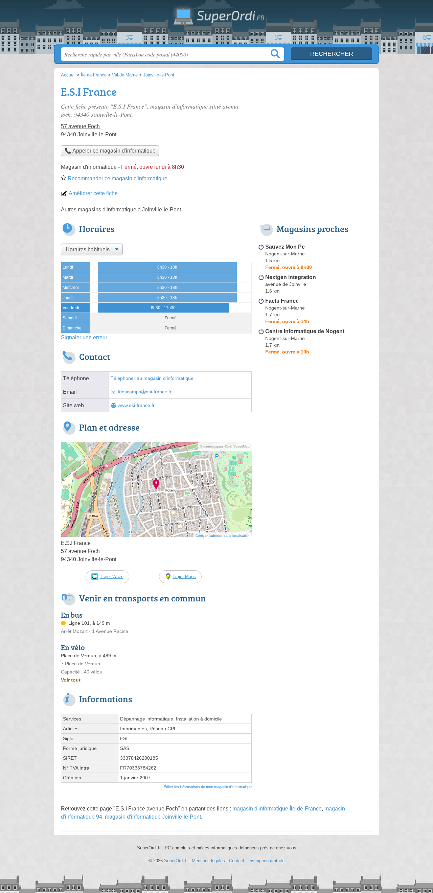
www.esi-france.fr (136, 405)
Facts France (282, 301)
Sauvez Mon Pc (285, 247)
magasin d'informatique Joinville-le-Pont (153, 817)
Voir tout (71, 680)
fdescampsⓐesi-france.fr (145, 391)
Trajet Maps (184, 576)
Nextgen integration (290, 277)
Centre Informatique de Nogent (304, 331)
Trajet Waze (111, 576)
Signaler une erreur (84, 337)
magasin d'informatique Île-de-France (277, 808)
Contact (236, 860)
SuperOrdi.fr (216, 24)
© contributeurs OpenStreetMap (225, 446)
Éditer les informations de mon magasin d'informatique (208, 787)
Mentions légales (208, 860)
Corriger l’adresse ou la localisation (223, 535)
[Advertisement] (315, 130)
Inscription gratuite (266, 860)
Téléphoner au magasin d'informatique (152, 378)
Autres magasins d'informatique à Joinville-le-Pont (121, 209)
